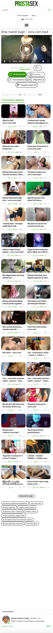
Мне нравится (12, 68)
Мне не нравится (16, 68)
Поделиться (38, 79)
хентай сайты (31, 524)
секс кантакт (36, 503)
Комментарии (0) (28, 85)
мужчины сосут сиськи (12, 511)
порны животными (27, 507)
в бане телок (31, 511)
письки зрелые (9, 507)
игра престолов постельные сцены (17, 520)
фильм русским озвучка (13, 524)
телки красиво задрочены (14, 515)
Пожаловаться (19, 79)
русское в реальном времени (15, 503)
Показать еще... (26, 496)
